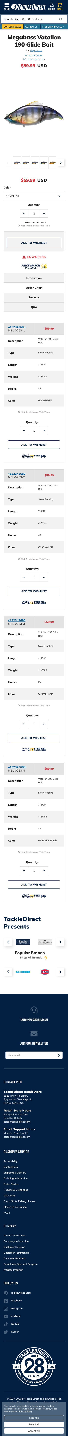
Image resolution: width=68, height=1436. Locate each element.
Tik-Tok (15, 1323)
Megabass (36, 50)
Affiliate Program (13, 1269)
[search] (60, 19)
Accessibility (11, 1161)
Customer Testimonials (16, 1252)
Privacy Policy (25, 1411)
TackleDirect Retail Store (23, 1091)
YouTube (16, 1316)
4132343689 (16, 473)
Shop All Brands (31, 957)
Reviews (34, 297)
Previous (7, 162)
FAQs (7, 1212)
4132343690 (16, 620)
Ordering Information (16, 1178)
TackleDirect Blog (21, 1292)
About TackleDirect (14, 1235)
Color (7, 187)
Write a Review (33, 55)
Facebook (16, 1300)
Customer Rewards (15, 1258)
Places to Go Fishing (15, 1207)
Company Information (16, 1241)
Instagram (16, 1308)
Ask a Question (36, 59)
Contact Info (11, 1166)
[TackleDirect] (28, 7)
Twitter (15, 1331)
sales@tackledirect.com (17, 1121)
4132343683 (16, 327)
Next (60, 162)
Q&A (34, 307)
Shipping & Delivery (15, 1172)
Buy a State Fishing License (19, 1201)
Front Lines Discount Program (20, 1264)
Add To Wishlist (34, 242)
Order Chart (34, 287)
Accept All (34, 1431)
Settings (34, 1417)
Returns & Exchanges (16, 1189)
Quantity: (34, 205)
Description (34, 278)
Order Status (11, 1184)
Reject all (34, 1424)
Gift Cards (9, 1195)
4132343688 (16, 767)
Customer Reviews (14, 1247)
